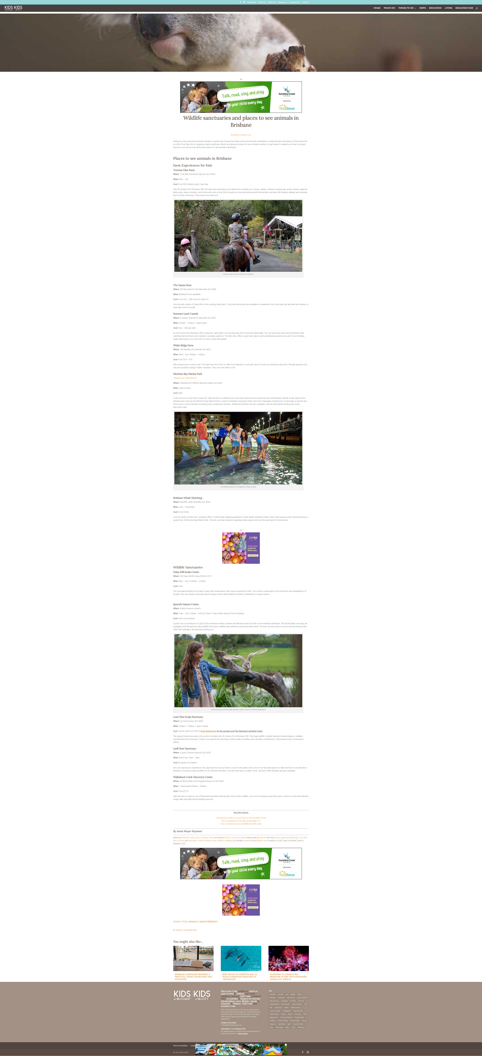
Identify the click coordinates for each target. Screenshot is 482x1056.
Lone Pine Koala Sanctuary (188, 717)
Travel (293, 1027)
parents (262, 837)
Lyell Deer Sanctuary (184, 748)
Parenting (298, 1014)
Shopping (273, 1024)
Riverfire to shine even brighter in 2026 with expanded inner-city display (288, 977)
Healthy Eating (296, 1008)
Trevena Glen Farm (184, 170)
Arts (287, 994)
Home (377, 8)
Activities (273, 994)
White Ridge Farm (183, 345)
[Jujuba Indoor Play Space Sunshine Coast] (241, 563)
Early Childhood (302, 998)
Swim (271, 1027)
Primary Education (286, 1017)
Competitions (294, 2)
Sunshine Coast (207, 837)
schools (181, 840)
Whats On (389, 8)
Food (306, 1004)
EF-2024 (301, 1001)
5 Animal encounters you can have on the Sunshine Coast (241, 818)
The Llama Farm (182, 285)
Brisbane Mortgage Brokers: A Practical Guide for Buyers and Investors (193, 977)
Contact (305, 2)
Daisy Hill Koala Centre (186, 572)
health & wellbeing (225, 840)
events (277, 837)
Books (300, 994)
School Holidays (283, 1021)
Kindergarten (287, 1011)
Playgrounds (274, 1017)
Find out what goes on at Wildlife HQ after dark (241, 824)
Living (448, 8)
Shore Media (184, 1052)
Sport (289, 1024)
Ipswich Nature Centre (186, 604)
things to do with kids (250, 998)
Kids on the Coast (233, 837)
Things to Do (406, 8)
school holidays (228, 1001)
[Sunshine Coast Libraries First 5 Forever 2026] (241, 112)
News (422, 8)
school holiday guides (207, 840)
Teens (287, 1027)
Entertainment (274, 1004)
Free (271, 1008)
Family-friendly (208, 922)
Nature (290, 1014)
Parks (305, 1014)
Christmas (281, 998)
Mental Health (274, 1014)
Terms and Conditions (180, 1046)
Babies (293, 994)
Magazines (282, 2)
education (193, 840)
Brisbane (235, 135)
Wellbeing (301, 1027)
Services (304, 1021)
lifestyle (259, 840)
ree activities (232, 998)
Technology (279, 1027)
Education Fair (464, 8)
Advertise (262, 2)
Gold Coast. (245, 996)
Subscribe (272, 2)
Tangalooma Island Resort (184, 378)
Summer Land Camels (185, 313)
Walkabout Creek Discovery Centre (193, 777)
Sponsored (281, 1024)
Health (286, 1008)
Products (272, 1021)
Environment (285, 1004)
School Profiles (295, 1021)
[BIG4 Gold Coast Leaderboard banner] (241, 1054)
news (265, 840)
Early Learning (274, 1001)
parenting (248, 840)
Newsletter (252, 2)
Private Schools (299, 1017)
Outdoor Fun (245, 135)
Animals (193, 922)
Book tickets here (208, 731)
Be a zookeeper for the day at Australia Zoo (241, 821)
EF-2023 (293, 1001)
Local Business (298, 1011)
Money (283, 1014)
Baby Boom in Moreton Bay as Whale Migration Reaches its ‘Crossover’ (239, 977)
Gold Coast (194, 837)
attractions (285, 837)
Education (435, 8)
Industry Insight (275, 1011)
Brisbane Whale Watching (187, 498)
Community (291, 998)
